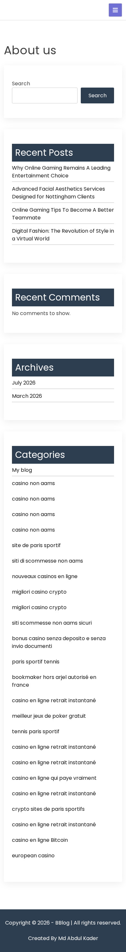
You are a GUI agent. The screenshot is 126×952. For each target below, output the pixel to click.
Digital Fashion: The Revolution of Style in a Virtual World (63, 234)
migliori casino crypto (39, 592)
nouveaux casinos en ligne (45, 576)
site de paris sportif (36, 545)
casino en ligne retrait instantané (54, 700)
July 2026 (24, 382)
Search (21, 83)
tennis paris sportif (35, 731)
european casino (33, 855)
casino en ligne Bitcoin (40, 840)
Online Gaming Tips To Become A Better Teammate (63, 213)
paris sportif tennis (35, 661)
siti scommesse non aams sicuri (52, 623)
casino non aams (33, 483)
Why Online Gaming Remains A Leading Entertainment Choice (61, 171)
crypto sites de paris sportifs (48, 809)
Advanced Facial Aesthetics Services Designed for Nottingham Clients (58, 192)
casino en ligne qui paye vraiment (54, 778)
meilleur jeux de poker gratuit (49, 716)
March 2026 (27, 396)
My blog (22, 470)
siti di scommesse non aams (47, 561)
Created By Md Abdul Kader (63, 938)
